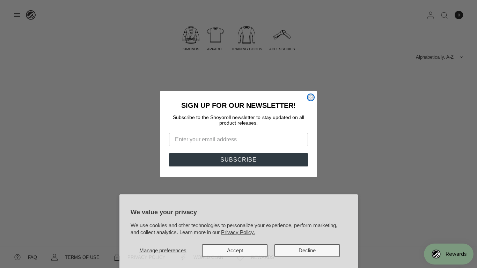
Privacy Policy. (238, 232)
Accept (235, 250)
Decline (307, 250)
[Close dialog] (310, 97)
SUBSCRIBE (238, 160)
